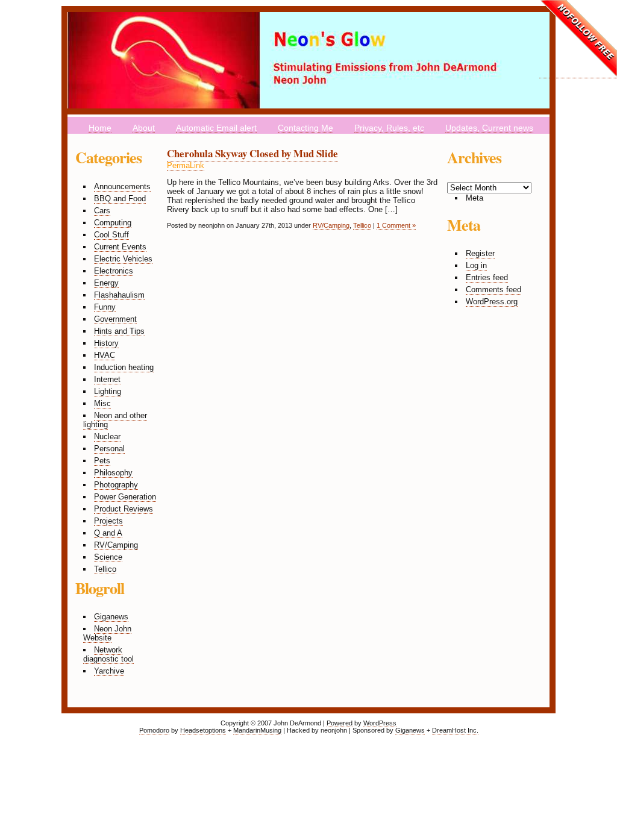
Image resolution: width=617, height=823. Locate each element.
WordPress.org (492, 301)
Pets (102, 460)
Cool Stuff (111, 234)
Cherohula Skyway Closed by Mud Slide (252, 153)
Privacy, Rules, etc (389, 128)
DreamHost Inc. (455, 730)
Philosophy (113, 472)
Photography (116, 484)
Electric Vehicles (123, 258)
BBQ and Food (120, 198)
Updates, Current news (489, 128)
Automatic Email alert (216, 128)
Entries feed (487, 277)
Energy (106, 282)
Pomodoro (154, 730)
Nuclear (107, 436)
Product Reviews (123, 508)
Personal (109, 448)
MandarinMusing (257, 730)
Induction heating (124, 367)
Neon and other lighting (115, 420)
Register (480, 253)
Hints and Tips (119, 331)
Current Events (120, 246)
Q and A (108, 532)
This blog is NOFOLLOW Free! (578, 39)
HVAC (104, 355)
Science (108, 557)
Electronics (113, 270)
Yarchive (109, 670)
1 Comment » (396, 225)
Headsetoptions (203, 730)
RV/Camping (116, 544)
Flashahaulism (119, 294)
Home (100, 128)
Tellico (105, 569)
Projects (108, 520)
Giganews (111, 616)
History (106, 343)
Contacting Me (305, 128)
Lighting (107, 391)
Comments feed (493, 289)
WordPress (379, 723)
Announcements (122, 186)
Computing (112, 222)
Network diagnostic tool (108, 654)
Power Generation (125, 496)
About (144, 128)
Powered (339, 723)
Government (115, 319)
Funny (105, 306)
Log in (476, 265)
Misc (102, 403)
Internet (107, 379)
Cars (102, 210)
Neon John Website (107, 633)
